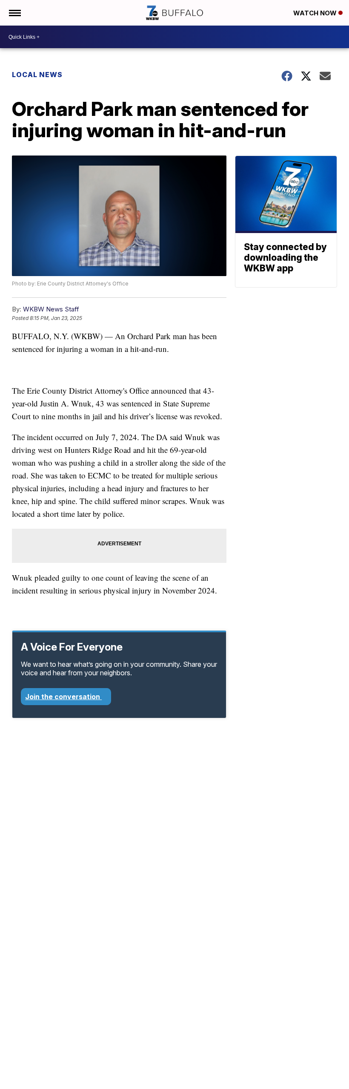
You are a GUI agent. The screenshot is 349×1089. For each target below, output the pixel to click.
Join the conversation (63, 696)
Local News (37, 74)
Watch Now (315, 13)
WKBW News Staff (51, 309)
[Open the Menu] (14, 13)
